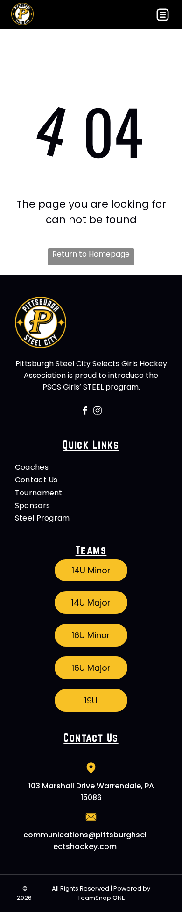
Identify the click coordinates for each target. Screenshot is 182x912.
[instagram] (97, 411)
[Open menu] (162, 14)
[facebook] (84, 411)
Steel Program (42, 518)
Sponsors (32, 505)
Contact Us (36, 479)
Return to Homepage (91, 254)
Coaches (32, 467)
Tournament (39, 492)
